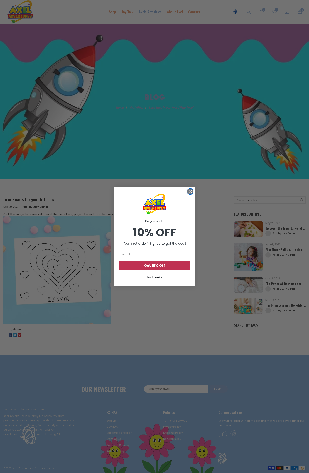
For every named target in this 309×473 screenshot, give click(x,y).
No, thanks (154, 277)
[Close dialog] (190, 191)
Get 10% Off (154, 265)
